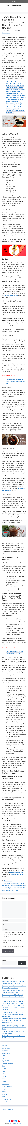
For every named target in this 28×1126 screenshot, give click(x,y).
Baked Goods (6, 1048)
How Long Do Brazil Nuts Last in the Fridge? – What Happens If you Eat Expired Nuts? (13, 1014)
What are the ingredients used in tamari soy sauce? (15, 108)
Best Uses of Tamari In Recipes (15, 89)
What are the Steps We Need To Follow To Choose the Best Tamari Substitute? (16, 99)
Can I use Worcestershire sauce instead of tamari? (14, 104)
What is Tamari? (11, 82)
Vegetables (5, 1102)
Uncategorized (6, 1099)
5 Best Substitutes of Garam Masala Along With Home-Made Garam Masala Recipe (14, 1027)
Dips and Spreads (7, 1063)
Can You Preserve (7, 1109)
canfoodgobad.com (17, 874)
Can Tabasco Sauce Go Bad (14, 651)
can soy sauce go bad (11, 295)
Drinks (4, 1068)
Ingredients (5, 1084)
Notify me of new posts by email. (13, 946)
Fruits (4, 1076)
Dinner (4, 1058)
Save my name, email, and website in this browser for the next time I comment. (14, 934)
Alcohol (4, 1045)
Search (4, 960)
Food (3, 1073)
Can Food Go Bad (14, 5)
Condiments (8, 881)
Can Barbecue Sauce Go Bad (15, 379)
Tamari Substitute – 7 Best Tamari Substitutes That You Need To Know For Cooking (13, 997)
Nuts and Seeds (7, 1086)
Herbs (4, 1081)
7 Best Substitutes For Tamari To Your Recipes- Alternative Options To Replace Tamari (15, 85)
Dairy (3, 1055)
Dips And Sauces (7, 1061)
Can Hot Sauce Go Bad (13, 653)
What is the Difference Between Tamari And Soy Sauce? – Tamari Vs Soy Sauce (15, 93)
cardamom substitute (16, 872)
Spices (4, 1091)
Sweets (4, 1094)
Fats (3, 1071)
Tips (3, 1096)
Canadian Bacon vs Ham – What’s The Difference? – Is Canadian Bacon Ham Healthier (13, 1007)
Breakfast (5, 1050)
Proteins (4, 1089)
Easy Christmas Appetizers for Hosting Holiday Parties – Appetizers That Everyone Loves (14, 1020)
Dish (3, 1066)
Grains (4, 1079)
